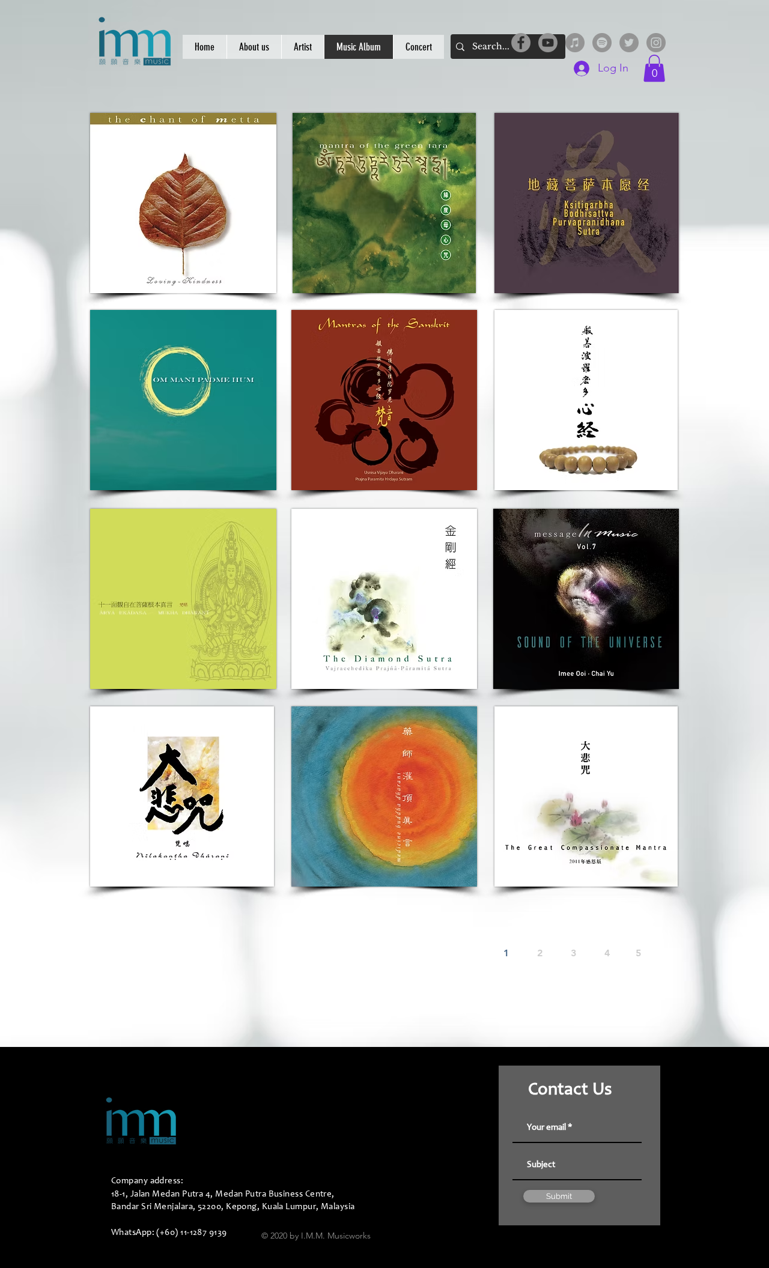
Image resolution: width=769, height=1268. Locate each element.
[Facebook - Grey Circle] (520, 42)
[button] (654, 68)
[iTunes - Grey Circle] (575, 42)
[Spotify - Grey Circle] (602, 42)
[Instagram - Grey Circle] (656, 42)
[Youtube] (548, 42)
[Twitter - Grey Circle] (629, 42)
